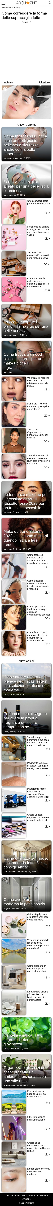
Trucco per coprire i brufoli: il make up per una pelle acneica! (26, 326)
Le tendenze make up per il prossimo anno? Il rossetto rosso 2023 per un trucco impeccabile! (26, 501)
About (17, 1195)
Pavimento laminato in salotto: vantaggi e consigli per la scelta (37, 766)
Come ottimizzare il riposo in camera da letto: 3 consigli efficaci (26, 862)
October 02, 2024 (20, 1048)
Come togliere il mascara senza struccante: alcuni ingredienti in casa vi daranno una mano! (37, 560)
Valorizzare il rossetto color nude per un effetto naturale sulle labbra (38, 382)
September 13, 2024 (25, 1085)
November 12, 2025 (21, 158)
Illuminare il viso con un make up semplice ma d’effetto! (38, 406)
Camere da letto (11, 872)
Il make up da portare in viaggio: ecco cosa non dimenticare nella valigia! (38, 230)
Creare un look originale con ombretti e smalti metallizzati (38, 817)
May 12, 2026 (18, 731)
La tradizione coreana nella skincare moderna (38, 1171)
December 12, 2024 (20, 908)
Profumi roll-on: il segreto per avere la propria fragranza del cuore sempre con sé (25, 720)
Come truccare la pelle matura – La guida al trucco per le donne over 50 (38, 282)
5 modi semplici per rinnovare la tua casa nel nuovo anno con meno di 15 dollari (38, 741)
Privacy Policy (28, 1195)
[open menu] (3, 3)
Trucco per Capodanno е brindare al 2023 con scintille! (37, 433)
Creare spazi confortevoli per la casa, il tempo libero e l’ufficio (38, 1147)
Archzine (27, 1199)
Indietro (8, 82)
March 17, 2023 (19, 335)
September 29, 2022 (21, 549)
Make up (17, 8)
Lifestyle (7, 694)
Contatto (9, 1195)
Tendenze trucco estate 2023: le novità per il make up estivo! (38, 255)
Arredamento (9, 1085)
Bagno (7, 908)
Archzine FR (42, 1195)
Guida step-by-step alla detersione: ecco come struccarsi (37, 917)
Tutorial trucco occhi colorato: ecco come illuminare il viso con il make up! (38, 459)
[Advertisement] (26, 50)
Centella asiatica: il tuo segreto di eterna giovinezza (23, 1039)
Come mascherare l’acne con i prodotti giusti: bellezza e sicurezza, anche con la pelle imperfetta (25, 145)
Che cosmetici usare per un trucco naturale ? (38, 204)
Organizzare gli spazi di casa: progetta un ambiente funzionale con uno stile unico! (25, 1074)
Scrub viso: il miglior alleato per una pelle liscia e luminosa (26, 186)
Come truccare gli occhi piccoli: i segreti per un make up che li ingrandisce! (24, 361)
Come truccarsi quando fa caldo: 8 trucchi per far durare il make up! (38, 584)
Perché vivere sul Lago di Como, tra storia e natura (36, 1094)
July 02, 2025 (18, 195)
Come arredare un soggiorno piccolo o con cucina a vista (37, 969)
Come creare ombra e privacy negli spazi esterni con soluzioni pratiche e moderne (26, 683)
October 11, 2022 (20, 512)
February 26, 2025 (27, 872)
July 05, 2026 (18, 694)
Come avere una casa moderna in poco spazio (24, 901)
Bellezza (10, 8)
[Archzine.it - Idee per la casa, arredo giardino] (26, 3)
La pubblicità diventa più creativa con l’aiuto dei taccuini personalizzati (37, 995)
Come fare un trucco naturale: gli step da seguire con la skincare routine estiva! (37, 638)
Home (4, 8)
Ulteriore (44, 82)
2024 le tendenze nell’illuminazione (36, 1118)
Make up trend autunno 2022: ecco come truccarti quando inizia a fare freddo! (26, 538)
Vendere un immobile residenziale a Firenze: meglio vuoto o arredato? (38, 944)
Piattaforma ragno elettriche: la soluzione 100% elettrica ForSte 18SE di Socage (38, 794)
